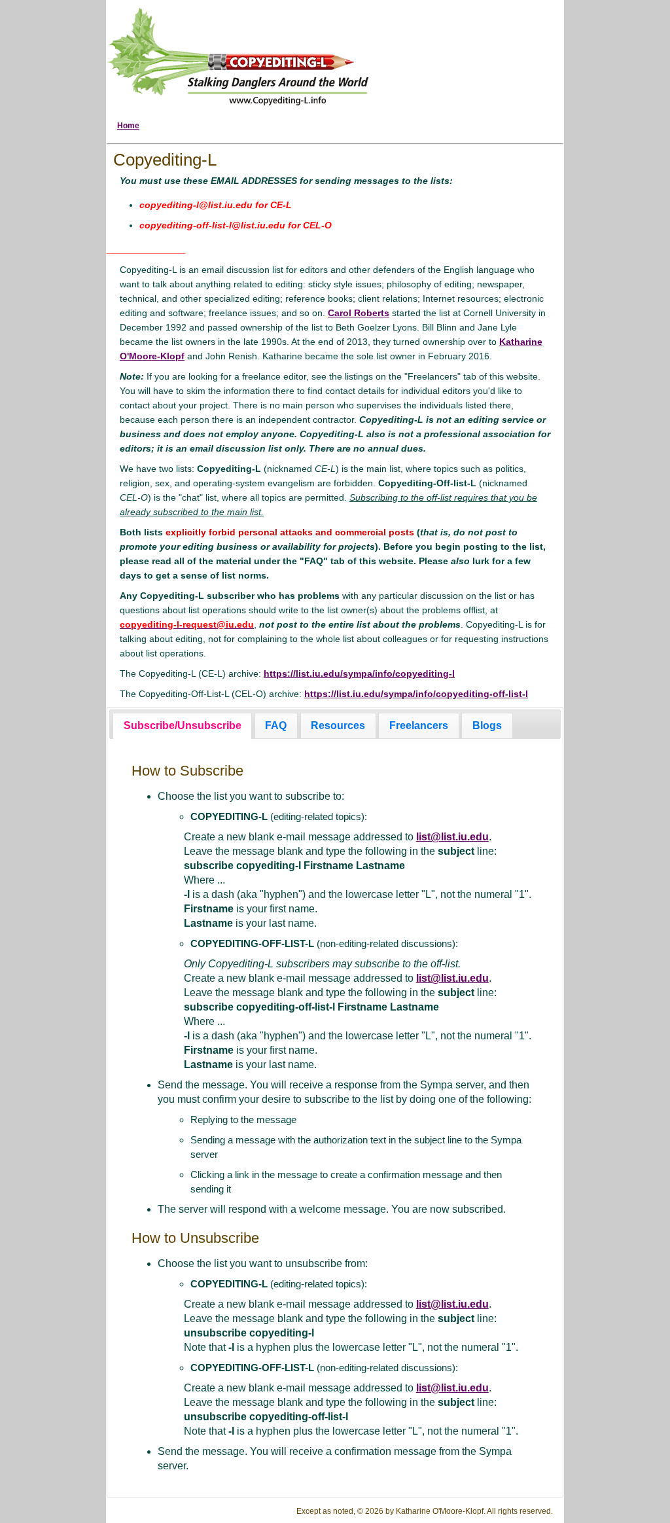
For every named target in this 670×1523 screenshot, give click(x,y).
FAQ (276, 725)
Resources (338, 725)
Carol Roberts (358, 313)
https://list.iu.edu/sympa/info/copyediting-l (359, 673)
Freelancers (418, 725)
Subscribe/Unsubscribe (182, 725)
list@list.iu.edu (452, 836)
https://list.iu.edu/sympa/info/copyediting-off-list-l (416, 694)
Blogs (487, 725)
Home (128, 125)
